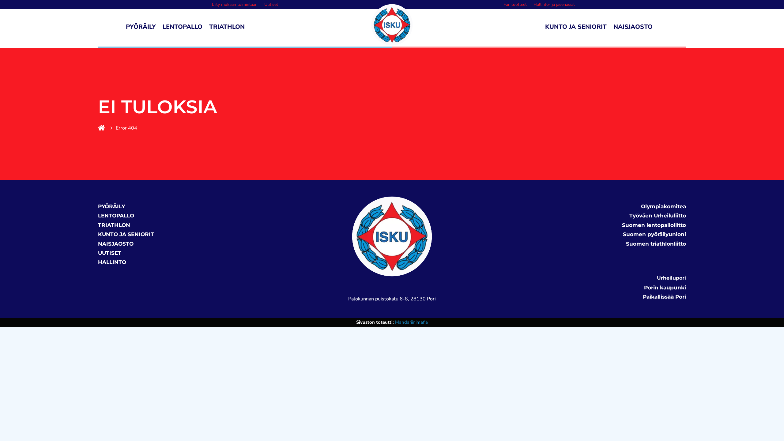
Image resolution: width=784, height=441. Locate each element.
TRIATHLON (114, 225)
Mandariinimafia (411, 322)
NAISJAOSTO (116, 244)
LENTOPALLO (116, 216)
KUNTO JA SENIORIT (126, 234)
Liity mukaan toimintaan (235, 4)
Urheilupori (671, 278)
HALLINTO (112, 262)
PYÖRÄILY (111, 206)
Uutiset (271, 4)
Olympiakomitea (663, 206)
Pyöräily (141, 28)
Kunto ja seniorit (576, 28)
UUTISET (109, 253)
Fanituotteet (515, 4)
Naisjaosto (633, 28)
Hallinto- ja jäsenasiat (554, 4)
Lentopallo (182, 28)
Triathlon (227, 28)
